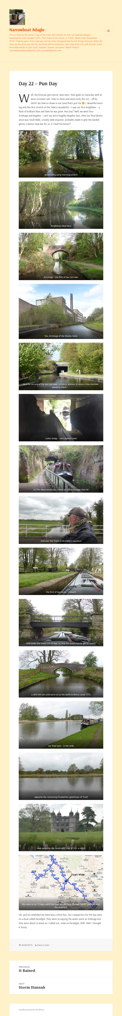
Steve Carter (43, 945)
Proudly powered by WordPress (31, 1009)
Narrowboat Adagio (26, 29)
